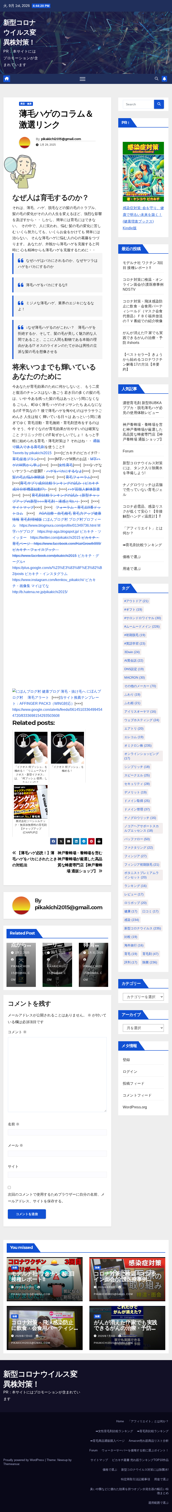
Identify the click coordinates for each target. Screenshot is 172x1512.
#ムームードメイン (142, 626)
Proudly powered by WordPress (24, 1460)
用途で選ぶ (132, 569)
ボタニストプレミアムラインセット (141, 875)
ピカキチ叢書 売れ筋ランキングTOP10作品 (140, 1460)
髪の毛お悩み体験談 (28, 477)
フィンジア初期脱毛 (141, 864)
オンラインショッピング (141, 756)
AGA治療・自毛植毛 (55, 513)
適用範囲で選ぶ (158, 1502)
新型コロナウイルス (142, 928)
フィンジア (135, 856)
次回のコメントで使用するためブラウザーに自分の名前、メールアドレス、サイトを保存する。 (56, 1198)
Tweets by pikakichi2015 (32, 453)
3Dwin (132, 652)
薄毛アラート (38, 697)
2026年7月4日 (107, 1336)
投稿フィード (133, 1083)
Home (120, 1421)
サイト (13, 1166)
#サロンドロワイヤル (142, 618)
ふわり (132, 694)
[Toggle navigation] (82, 78)
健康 (130, 911)
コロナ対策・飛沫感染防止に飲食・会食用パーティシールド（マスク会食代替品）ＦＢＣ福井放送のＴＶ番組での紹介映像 (143, 311)
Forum (128, 451)
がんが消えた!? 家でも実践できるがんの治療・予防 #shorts (143, 338)
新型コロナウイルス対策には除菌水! (145, 1469)
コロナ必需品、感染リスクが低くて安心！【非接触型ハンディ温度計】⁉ (143, 511)
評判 (130, 962)
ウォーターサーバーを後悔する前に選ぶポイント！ (135, 1450)
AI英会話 (133, 660)
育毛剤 (150, 954)
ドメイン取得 (137, 801)
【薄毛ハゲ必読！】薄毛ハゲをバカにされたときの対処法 (34, 859)
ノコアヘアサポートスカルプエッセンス (141, 828)
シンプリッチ (137, 767)
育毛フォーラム (78, 477)
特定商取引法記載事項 (135, 1479)
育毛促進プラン (24, 459)
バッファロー (137, 839)
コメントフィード (137, 1095)
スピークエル (137, 775)
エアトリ (134, 728)
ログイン (130, 1071)
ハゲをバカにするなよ (64, 471)
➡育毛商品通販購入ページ (107, 1440)
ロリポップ (135, 903)
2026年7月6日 (24, 1336)
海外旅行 (134, 945)
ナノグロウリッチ (140, 818)
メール (15, 1145)
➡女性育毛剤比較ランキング (114, 1431)
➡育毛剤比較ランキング (142, 545)
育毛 (130, 954)
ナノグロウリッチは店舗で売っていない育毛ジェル (143, 489)
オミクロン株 (138, 745)
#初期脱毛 (134, 635)
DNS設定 (134, 669)
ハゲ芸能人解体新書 (84, 489)
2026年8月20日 (25, 1287)
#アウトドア (136, 601)
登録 (126, 1060)
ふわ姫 (132, 703)
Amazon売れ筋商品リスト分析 (149, 1440)
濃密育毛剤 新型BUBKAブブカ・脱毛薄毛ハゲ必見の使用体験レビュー (143, 408)
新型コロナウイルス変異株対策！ (19, 32)
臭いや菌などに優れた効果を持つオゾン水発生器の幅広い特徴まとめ (129, 1491)
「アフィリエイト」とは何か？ (148, 1421)
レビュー (134, 894)
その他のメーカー (140, 686)
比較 (130, 937)
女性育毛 (66, 465)
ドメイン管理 (137, 809)
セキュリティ (137, 784)
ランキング (135, 886)
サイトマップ (23, 507)
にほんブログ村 (55, 519)
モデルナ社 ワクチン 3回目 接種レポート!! (43, 1276)
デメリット (135, 792)
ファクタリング (138, 847)
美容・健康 (26, 103)
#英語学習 (134, 643)
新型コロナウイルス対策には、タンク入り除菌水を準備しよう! (143, 468)
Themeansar (11, 1464)
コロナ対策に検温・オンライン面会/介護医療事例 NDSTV (143, 284)
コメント (17, 1032)
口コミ (150, 911)
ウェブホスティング (141, 720)
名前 (13, 1124)
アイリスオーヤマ (140, 711)
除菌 (149, 962)
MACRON (134, 677)
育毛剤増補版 (31, 519)
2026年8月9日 (107, 1287)
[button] (156, 79)
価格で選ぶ (132, 557)
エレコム (134, 737)
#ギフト (133, 609)
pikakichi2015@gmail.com (61, 139)
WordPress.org (135, 1107)
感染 (131, 920)
